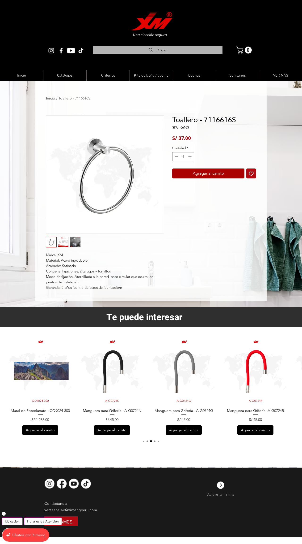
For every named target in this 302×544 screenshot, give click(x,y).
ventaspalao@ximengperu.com (70, 510)
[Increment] (190, 156)
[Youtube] (71, 50)
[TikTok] (86, 484)
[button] (244, 50)
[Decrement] (176, 156)
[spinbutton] (183, 156)
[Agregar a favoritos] (251, 173)
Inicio (50, 98)
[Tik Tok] (81, 50)
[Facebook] (61, 50)
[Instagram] (51, 50)
